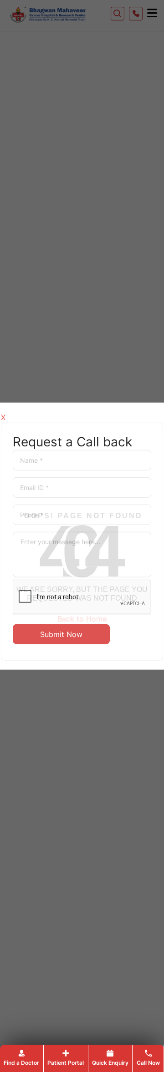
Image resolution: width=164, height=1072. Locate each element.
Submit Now (61, 633)
